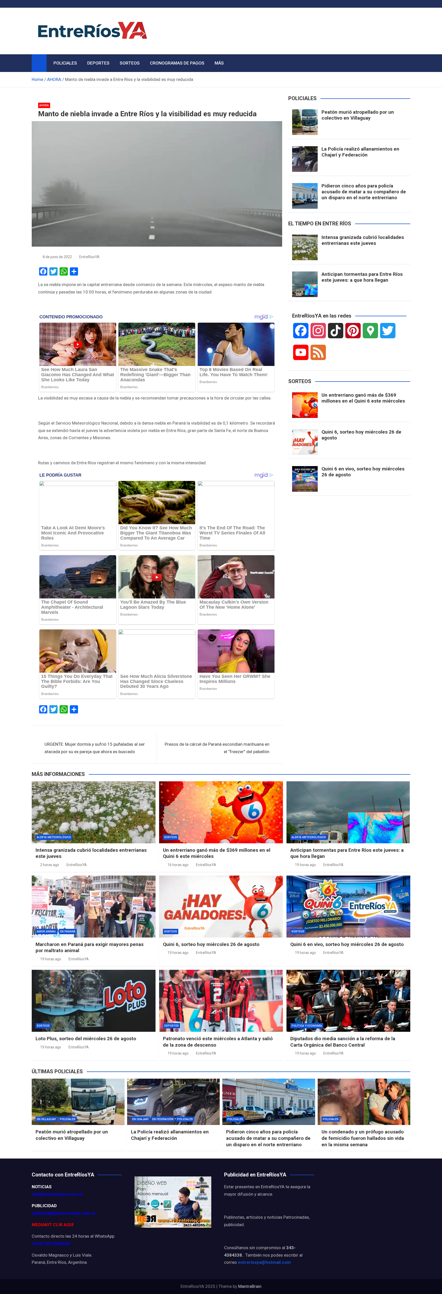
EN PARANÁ (67, 931)
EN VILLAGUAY (46, 1119)
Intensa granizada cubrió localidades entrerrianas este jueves (363, 240)
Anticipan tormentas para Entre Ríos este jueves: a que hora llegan (362, 277)
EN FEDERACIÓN (162, 1119)
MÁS (219, 63)
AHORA (44, 105)
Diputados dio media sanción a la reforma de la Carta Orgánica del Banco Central (342, 1042)
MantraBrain (249, 1286)
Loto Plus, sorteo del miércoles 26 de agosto (86, 1038)
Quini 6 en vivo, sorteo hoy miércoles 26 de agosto (363, 472)
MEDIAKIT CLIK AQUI (53, 1224)
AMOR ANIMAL (46, 931)
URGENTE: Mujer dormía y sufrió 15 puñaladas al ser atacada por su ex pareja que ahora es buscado (95, 748)
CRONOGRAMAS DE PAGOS (177, 63)
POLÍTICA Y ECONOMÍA (307, 1025)
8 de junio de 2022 (57, 257)
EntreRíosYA (89, 257)
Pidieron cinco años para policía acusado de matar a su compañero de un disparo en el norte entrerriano (364, 192)
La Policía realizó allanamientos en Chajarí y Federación (360, 152)
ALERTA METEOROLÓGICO (54, 837)
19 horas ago (305, 865)
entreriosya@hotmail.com (264, 1262)
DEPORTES (98, 63)
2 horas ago (49, 865)
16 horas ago (178, 865)
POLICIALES (65, 63)
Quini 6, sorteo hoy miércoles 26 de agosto (361, 435)
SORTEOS (130, 63)
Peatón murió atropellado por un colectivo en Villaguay (358, 115)
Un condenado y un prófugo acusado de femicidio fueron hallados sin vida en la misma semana (363, 1138)
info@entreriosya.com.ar (57, 1194)
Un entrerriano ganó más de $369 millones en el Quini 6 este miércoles (363, 398)
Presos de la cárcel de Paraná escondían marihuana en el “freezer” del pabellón (217, 748)
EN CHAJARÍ (140, 1119)
